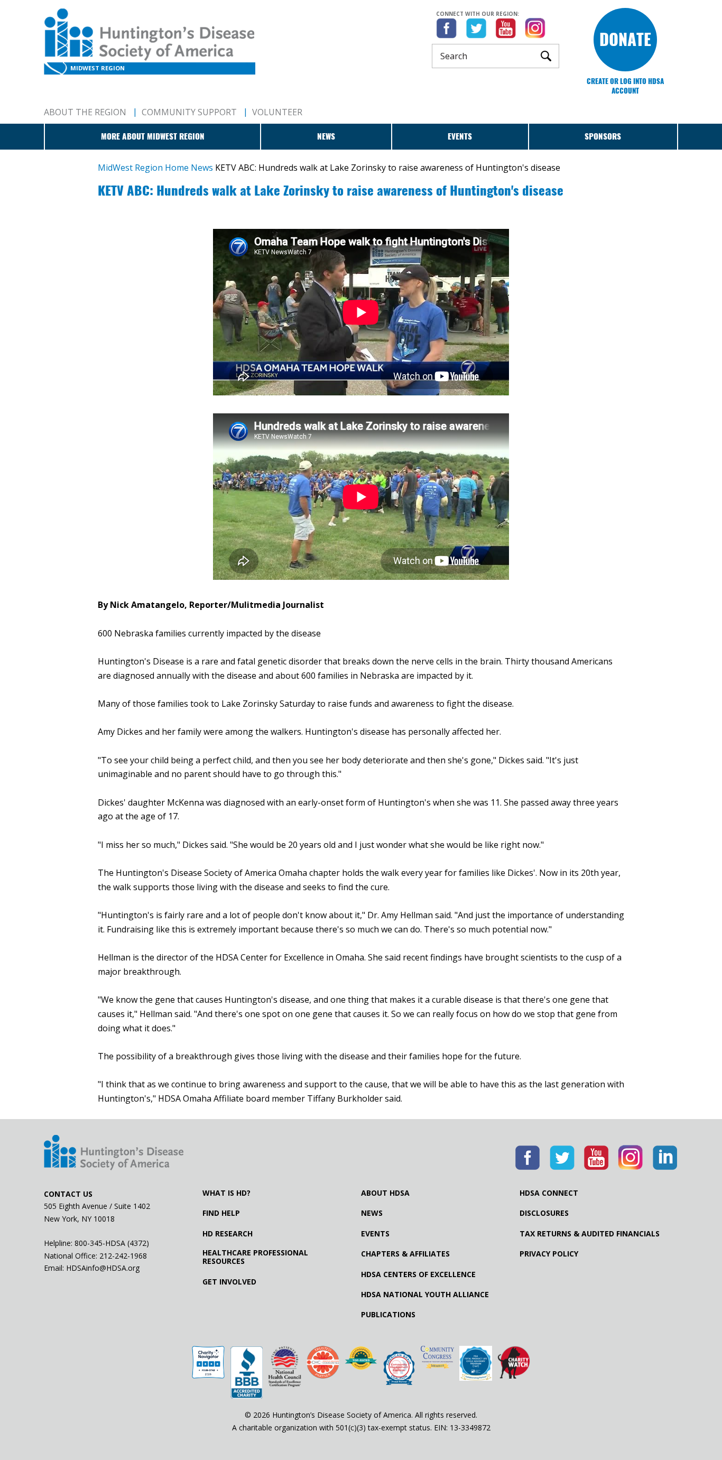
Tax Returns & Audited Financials (590, 1234)
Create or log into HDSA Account (625, 86)
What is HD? (226, 1193)
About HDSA (385, 1193)
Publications (388, 1314)
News (326, 136)
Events (460, 136)
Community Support (189, 112)
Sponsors (603, 136)
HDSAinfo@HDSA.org (103, 1268)
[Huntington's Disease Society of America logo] (113, 1153)
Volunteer (277, 112)
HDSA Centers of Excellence (418, 1274)
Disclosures (544, 1213)
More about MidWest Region (153, 136)
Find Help (221, 1213)
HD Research (227, 1234)
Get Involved (229, 1282)
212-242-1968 (123, 1256)
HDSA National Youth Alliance (425, 1294)
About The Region (85, 112)
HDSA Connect (549, 1193)
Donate (625, 39)
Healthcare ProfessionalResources (255, 1257)
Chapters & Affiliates (405, 1254)
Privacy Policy (549, 1254)
